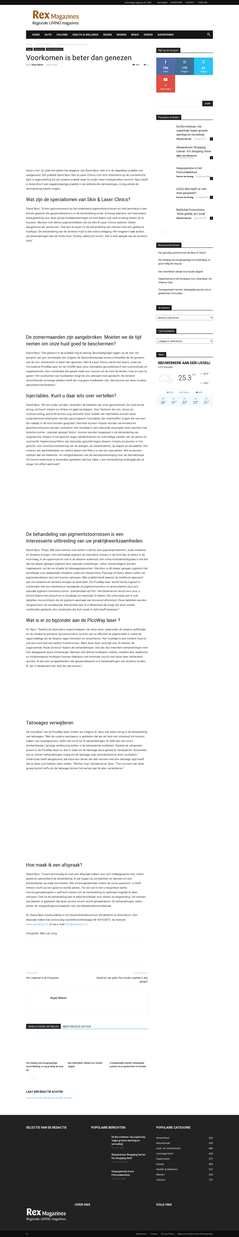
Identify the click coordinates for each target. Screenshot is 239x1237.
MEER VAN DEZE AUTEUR (77, 1026)
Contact (154, 1233)
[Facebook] (29, 72)
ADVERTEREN (176, 2)
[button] (209, 35)
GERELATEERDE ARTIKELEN (43, 1026)
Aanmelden (162, 2)
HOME (36, 34)
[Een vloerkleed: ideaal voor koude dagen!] (87, 1047)
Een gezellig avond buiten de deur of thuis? (182, 252)
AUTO (48, 34)
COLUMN (62, 34)
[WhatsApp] (53, 72)
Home (29, 44)
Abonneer (165, 76)
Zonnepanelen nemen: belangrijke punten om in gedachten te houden (184, 291)
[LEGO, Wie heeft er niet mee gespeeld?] (165, 195)
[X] (37, 72)
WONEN (121, 34)
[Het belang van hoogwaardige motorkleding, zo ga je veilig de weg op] (45, 1047)
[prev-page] (28, 1077)
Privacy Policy (167, 1233)
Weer (161, 354)
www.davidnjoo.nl (37, 924)
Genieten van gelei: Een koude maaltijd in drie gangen (122, 979)
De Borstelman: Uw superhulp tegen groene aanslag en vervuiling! (192, 130)
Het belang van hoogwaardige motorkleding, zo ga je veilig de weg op (44, 1066)
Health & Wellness (44, 44)
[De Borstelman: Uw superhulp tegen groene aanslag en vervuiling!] (165, 133)
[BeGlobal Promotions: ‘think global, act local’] (165, 216)
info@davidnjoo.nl (76, 924)
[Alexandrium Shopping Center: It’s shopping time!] (165, 154)
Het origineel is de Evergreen (42, 977)
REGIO (135, 34)
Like (166, 59)
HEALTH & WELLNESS (85, 34)
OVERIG (148, 34)
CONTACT (190, 2)
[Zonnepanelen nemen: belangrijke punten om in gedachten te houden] (129, 1047)
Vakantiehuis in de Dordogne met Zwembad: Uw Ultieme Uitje (185, 280)
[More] (62, 72)
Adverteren (141, 1233)
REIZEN (107, 34)
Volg (184, 59)
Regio (29, 49)
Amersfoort (39, 49)
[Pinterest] (45, 72)
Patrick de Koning (184, 176)
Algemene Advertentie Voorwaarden (195, 1233)
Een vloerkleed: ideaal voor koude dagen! (180, 271)
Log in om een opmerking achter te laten (49, 1097)
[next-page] (34, 1077)
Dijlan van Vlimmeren (186, 155)
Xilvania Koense (183, 138)
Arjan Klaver (37, 64)
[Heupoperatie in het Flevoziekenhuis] (165, 175)
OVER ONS (202, 2)
